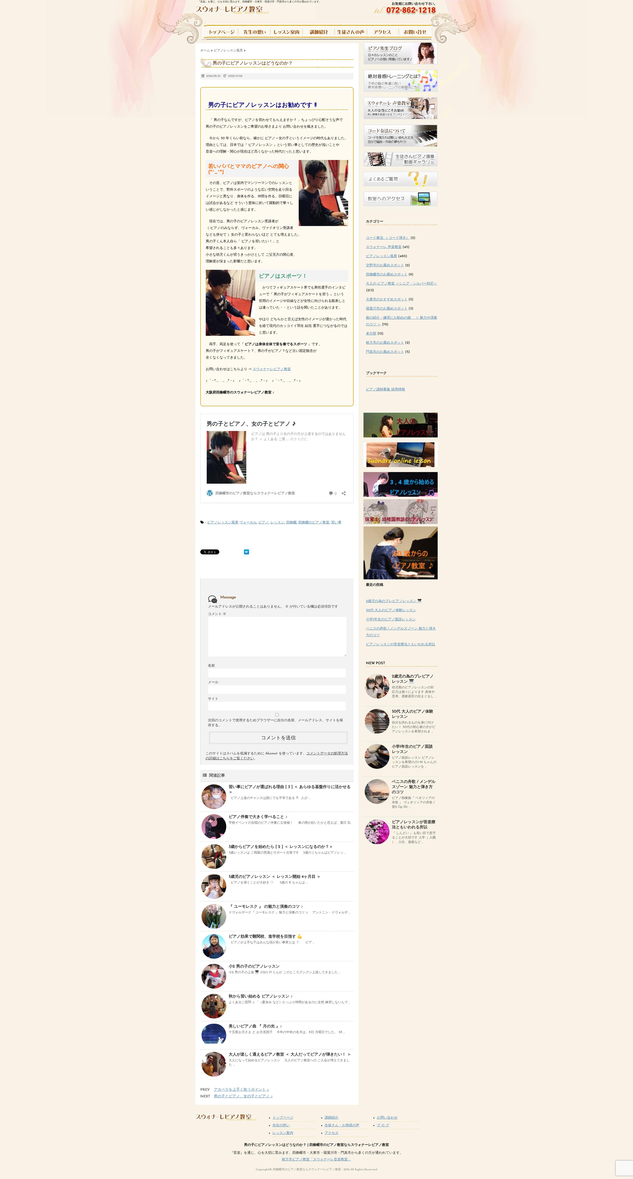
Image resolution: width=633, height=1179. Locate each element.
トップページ (282, 1118)
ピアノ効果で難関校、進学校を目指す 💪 (265, 937)
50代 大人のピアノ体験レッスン (391, 610)
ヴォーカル (248, 522)
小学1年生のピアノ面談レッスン (391, 619)
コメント (217, 614)
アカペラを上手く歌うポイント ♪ (241, 1090)
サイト (213, 699)
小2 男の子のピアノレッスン (254, 967)
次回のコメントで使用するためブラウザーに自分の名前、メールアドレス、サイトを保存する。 (275, 723)
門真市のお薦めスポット (385, 352)
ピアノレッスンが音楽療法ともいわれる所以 (400, 644)
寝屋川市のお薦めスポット (386, 309)
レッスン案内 (282, 1133)
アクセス (332, 1133)
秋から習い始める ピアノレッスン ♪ (261, 996)
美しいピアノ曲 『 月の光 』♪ (255, 1026)
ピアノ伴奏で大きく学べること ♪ (258, 817)
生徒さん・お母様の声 (342, 1125)
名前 (211, 666)
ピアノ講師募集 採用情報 (385, 389)
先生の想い (281, 1125)
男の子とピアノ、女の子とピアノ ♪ (243, 1096)
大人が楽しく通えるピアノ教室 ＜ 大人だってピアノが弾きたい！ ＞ (290, 1055)
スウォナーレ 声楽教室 (384, 247)
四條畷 (291, 522)
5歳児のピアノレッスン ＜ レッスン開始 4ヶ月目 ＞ (275, 877)
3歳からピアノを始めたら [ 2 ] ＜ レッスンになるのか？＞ (281, 847)
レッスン (277, 522)
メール (213, 682)
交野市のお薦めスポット (385, 265)
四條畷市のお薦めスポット (386, 274)
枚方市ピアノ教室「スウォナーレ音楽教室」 (316, 1159)
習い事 (336, 522)
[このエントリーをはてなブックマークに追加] (246, 551)
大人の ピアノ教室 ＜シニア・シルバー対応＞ (401, 284)
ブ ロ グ (383, 1125)
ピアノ (263, 522)
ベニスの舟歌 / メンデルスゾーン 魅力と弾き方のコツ (413, 787)
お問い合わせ (387, 1118)
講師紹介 (332, 1118)
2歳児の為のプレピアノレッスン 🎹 (394, 601)
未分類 (371, 334)
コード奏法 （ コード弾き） (387, 238)
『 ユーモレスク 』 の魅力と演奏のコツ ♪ (266, 907)
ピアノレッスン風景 (222, 522)
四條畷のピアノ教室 (313, 522)
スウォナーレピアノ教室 (272, 369)
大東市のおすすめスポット (386, 299)
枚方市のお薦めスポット (385, 343)
